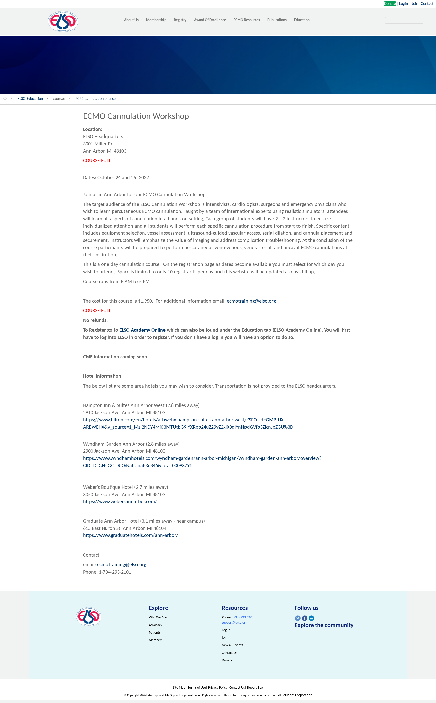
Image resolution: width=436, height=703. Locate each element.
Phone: (238, 617)
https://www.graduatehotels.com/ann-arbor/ (130, 535)
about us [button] (131, 20)
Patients (154, 633)
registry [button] (180, 20)
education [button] (302, 20)
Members (155, 640)
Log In (226, 630)
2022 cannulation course (95, 99)
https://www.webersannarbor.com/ (120, 501)
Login (403, 4)
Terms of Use (197, 688)
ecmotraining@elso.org (251, 301)
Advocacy (155, 625)
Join (415, 4)
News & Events (232, 645)
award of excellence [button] (210, 20)
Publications (277, 20)
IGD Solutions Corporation (294, 695)
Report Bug (255, 688)
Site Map (179, 688)
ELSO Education (30, 99)
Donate (390, 4)
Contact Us (229, 653)
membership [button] (156, 20)
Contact (427, 4)
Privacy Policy (217, 688)
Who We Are (158, 617)
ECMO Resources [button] (247, 20)
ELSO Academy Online (143, 330)
